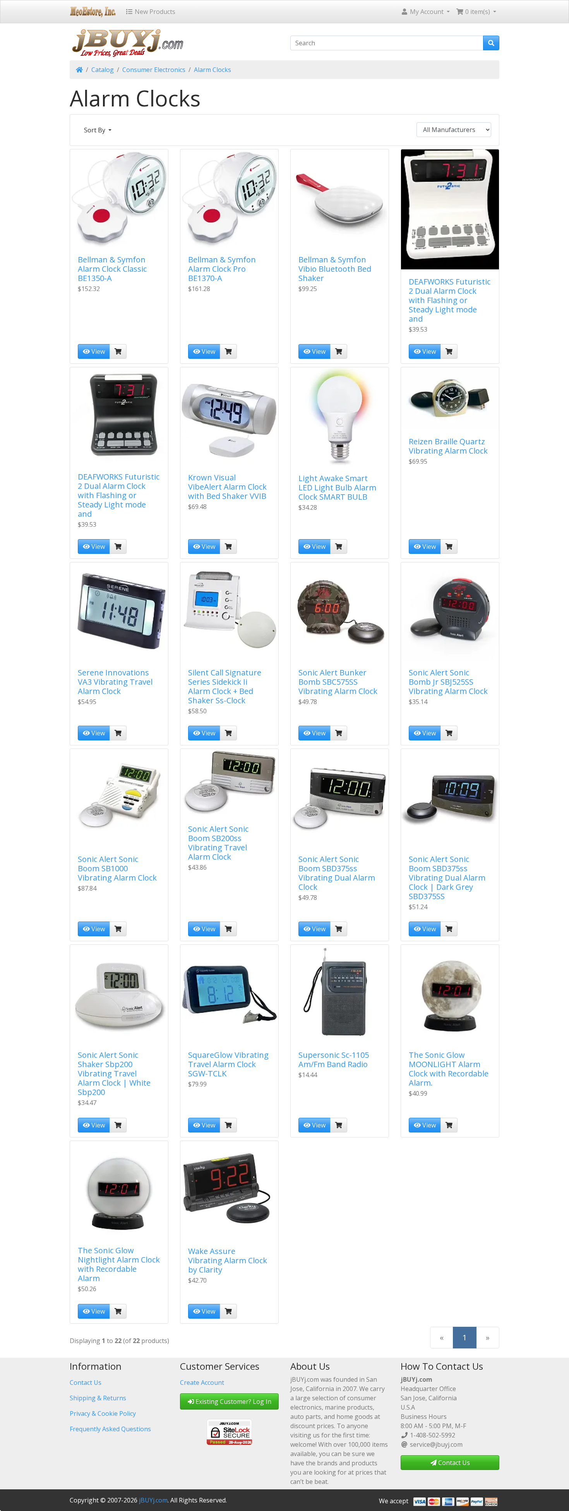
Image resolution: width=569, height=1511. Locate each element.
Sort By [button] (95, 130)
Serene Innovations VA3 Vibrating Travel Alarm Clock (115, 681)
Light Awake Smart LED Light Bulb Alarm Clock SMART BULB (337, 487)
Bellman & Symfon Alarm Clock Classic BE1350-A (112, 268)
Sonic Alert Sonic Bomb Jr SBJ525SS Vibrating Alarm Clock (448, 681)
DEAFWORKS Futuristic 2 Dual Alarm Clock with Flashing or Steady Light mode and (449, 300)
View (97, 351)
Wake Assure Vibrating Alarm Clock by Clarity (227, 1260)
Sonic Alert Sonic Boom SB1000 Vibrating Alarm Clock (117, 868)
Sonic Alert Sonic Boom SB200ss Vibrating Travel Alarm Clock (218, 843)
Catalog (102, 69)
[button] (425, 11)
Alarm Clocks (212, 69)
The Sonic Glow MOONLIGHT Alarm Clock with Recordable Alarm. (448, 1069)
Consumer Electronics (153, 69)
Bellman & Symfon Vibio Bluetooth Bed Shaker (334, 268)
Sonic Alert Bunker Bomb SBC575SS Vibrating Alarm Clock (337, 681)
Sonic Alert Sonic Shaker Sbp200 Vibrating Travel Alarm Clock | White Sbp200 (114, 1073)
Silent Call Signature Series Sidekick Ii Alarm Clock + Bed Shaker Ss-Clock (224, 686)
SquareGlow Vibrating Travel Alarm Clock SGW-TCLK (228, 1064)
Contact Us (85, 1382)
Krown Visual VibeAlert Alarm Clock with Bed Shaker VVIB (227, 486)
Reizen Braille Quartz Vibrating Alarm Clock (448, 446)
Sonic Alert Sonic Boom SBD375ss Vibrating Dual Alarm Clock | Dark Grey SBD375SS (447, 877)
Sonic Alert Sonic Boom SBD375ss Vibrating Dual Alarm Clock (336, 873)
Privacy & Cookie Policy (103, 1413)
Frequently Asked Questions (110, 1429)
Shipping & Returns (98, 1398)
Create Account (202, 1382)
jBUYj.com (153, 1500)
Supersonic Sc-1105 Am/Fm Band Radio (333, 1059)
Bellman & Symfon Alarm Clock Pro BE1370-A (222, 268)
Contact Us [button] (453, 1462)
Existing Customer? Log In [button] (232, 1401)
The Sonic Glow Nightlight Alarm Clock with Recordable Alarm (119, 1264)
